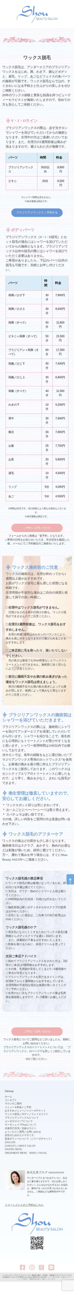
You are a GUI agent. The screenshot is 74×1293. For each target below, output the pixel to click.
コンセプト (11, 1100)
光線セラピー (29, 1128)
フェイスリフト (39, 1114)
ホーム (8, 1096)
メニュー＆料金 (13, 1107)
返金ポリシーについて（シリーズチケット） (29, 1138)
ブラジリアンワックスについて (22, 1117)
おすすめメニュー (14, 1110)
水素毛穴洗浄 (12, 1128)
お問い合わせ (34, 1131)
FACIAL (43, 1153)
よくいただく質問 (14, 1131)
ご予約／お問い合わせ (37, 527)
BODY (32, 1153)
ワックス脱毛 (12, 1114)
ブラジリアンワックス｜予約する (37, 212)
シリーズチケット (36, 1110)
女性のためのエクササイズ (19, 1135)
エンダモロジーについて (19, 1121)
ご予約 (27, 1107)
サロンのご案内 (13, 1103)
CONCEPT (10, 1146)
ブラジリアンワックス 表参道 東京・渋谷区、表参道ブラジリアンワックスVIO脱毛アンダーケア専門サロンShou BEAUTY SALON (37, 1276)
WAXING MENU (13, 1149)
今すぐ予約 (70, 879)
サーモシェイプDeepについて (20, 1124)
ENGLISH (10, 1142)
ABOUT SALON (26, 1146)
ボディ (25, 1114)
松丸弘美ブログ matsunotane (45, 1172)
